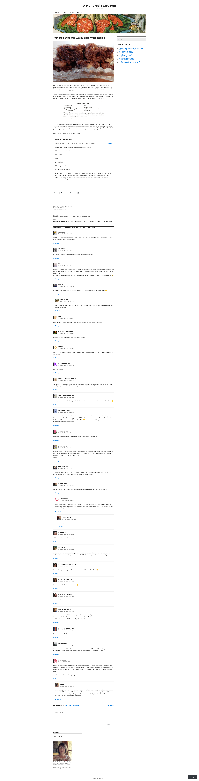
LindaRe (60, 346)
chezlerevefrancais (65, 579)
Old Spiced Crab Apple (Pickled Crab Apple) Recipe (132, 61)
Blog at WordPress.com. (99, 778)
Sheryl (72, 206)
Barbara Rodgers (64, 410)
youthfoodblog (64, 363)
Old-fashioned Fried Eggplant (126, 59)
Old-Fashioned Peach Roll (125, 51)
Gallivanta (62, 249)
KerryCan (61, 232)
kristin (60, 284)
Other (62, 207)
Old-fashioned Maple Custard (126, 58)
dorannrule (62, 532)
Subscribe (193, 777)
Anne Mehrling (63, 467)
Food (59, 207)
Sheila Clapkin (63, 446)
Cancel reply (109, 705)
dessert (59, 209)
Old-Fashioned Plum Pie (125, 55)
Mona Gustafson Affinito (67, 378)
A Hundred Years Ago (99, 5)
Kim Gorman (62, 643)
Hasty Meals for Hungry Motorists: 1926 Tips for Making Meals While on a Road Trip (131, 49)
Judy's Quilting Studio (66, 628)
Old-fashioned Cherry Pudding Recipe (128, 62)
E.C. (59, 264)
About (64, 12)
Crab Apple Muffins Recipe (125, 54)
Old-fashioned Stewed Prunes (126, 56)
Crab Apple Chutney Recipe (126, 52)
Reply (57, 243)
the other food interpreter (67, 564)
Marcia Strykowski (64, 609)
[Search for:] (131, 40)
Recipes (79, 12)
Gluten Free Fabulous (65, 594)
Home (57, 12)
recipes (64, 209)
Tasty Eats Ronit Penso (66, 395)
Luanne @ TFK (62, 483)
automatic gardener (65, 331)
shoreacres (64, 299)
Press (72, 12)
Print (110, 143)
